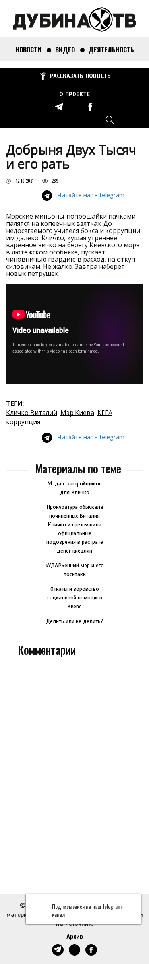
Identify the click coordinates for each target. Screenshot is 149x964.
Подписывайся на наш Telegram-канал (88, 910)
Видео (65, 49)
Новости (28, 49)
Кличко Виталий (31, 412)
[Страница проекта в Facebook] (90, 107)
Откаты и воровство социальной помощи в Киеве (74, 598)
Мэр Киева (77, 412)
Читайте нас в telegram (91, 195)
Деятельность (111, 49)
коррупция (23, 421)
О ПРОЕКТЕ (74, 94)
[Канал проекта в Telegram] (74, 107)
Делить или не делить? (74, 621)
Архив (74, 936)
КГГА (104, 412)
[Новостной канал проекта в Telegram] (59, 107)
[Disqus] (74, 773)
